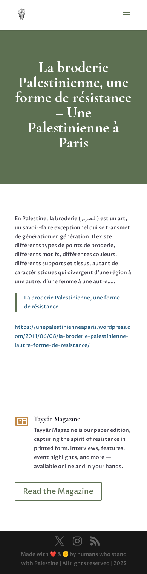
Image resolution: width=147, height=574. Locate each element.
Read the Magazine (58, 491)
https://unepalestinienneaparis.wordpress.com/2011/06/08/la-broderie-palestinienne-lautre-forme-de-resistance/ (72, 336)
